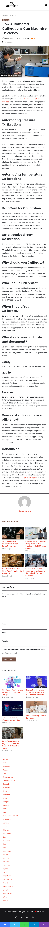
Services (6, 865)
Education (6, 784)
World (5, 897)
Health (5, 812)
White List (40, 912)
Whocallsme (7, 893)
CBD (4, 773)
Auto (5, 763)
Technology (7, 879)
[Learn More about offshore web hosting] (12, 708)
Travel (5, 883)
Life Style (6, 840)
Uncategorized (8, 886)
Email (4, 632)
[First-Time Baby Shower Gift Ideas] (36, 707)
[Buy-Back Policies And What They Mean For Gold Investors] (13, 560)
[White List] (12, 5)
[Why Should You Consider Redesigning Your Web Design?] (12, 682)
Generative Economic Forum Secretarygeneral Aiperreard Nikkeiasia (36, 692)
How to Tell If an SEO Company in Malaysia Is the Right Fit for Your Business (35, 572)
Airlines (5, 759)
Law (4, 837)
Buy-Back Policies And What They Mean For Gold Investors (13, 571)
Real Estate (7, 858)
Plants (5, 855)
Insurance (6, 819)
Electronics (7, 787)
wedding (6, 890)
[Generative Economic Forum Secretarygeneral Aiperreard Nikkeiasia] (36, 682)
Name (4, 624)
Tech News (7, 876)
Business (13, 15)
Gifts (5, 809)
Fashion (6, 791)
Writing (5, 900)
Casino (5, 770)
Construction (8, 777)
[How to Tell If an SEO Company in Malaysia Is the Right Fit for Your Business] (36, 560)
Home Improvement (10, 816)
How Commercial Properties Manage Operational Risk (10, 544)
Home (6, 15)
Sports (5, 869)
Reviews (6, 862)
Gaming (6, 805)
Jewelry (6, 823)
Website (5, 641)
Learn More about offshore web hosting (11, 719)
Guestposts (9, 38)
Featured (6, 795)
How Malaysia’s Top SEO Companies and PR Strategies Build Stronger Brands (36, 545)
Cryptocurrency (9, 780)
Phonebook (7, 851)
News (5, 844)
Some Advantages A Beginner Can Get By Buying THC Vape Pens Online (11, 744)
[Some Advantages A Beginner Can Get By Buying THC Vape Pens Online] (12, 733)
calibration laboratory (28, 478)
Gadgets (6, 802)
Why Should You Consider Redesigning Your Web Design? (12, 692)
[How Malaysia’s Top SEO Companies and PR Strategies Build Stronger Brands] (36, 533)
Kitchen (6, 830)
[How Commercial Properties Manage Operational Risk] (13, 533)
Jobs (5, 826)
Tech (5, 872)
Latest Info (7, 833)
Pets (4, 848)
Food (5, 798)
